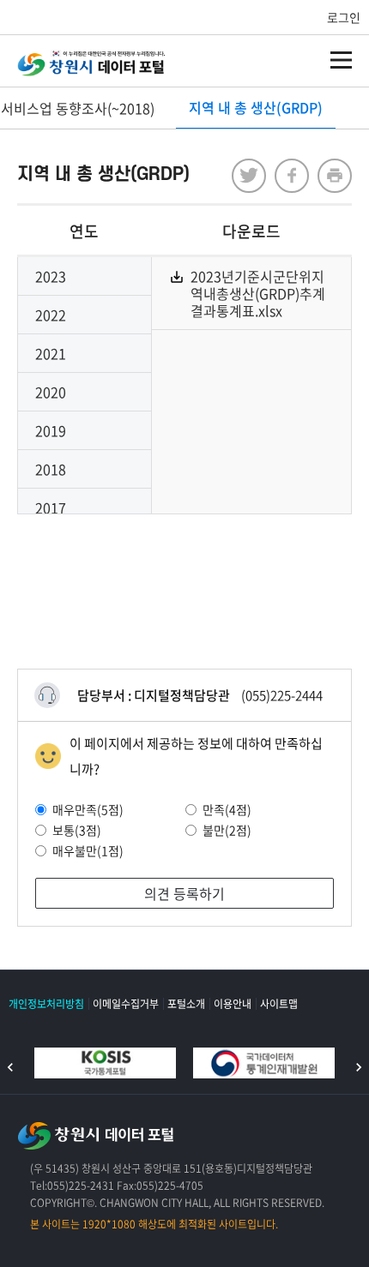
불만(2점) (227, 830)
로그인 (343, 17)
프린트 (335, 176)
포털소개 (186, 1004)
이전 (10, 1067)
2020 (50, 391)
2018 (50, 469)
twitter (249, 176)
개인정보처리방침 (46, 1004)
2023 (50, 276)
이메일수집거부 (126, 1004)
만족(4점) (227, 809)
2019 (50, 430)
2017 (50, 507)
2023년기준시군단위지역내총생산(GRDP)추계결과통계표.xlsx (258, 293)
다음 (358, 1067)
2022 (50, 314)
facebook (292, 176)
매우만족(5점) (88, 809)
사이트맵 (279, 1004)
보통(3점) (76, 830)
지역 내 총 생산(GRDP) (256, 107)
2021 (50, 353)
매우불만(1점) (88, 850)
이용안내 (232, 1004)
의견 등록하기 (184, 893)
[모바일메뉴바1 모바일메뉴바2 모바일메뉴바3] (341, 60)
